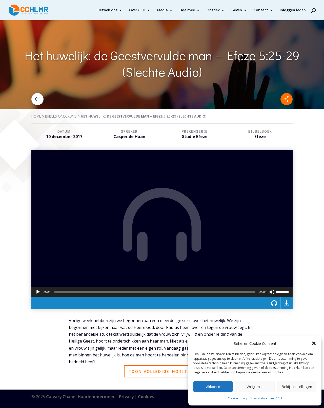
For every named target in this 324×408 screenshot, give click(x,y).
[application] (162, 292)
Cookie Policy (237, 398)
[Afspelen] (37, 291)
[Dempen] (271, 291)
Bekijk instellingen (296, 386)
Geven (236, 10)
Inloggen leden (293, 10)
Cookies (146, 396)
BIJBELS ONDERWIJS (61, 116)
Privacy (126, 396)
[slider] (283, 291)
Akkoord (213, 386)
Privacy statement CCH (266, 398)
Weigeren (255, 386)
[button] (313, 343)
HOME (36, 116)
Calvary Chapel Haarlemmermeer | (82, 396)
